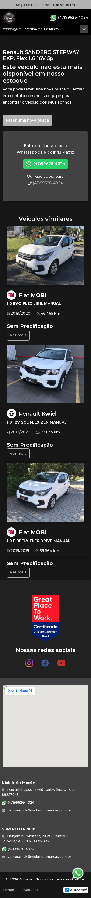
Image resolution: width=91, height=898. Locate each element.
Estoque (12, 29)
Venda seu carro (42, 29)
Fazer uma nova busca (27, 120)
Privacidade (29, 889)
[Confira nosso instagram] (29, 661)
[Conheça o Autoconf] (75, 890)
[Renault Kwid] (45, 374)
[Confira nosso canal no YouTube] (61, 661)
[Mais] (84, 29)
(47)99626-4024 (72, 17)
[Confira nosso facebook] (45, 661)
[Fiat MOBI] (45, 255)
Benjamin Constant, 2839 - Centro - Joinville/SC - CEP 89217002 (34, 838)
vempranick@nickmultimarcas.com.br (39, 810)
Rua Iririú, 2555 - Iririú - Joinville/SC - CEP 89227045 (39, 792)
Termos (9, 889)
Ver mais (18, 335)
